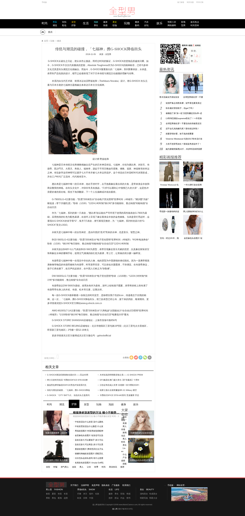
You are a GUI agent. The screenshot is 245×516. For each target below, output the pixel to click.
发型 (73, 22)
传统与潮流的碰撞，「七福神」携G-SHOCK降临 (68, 390)
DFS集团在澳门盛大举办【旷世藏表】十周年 (119, 380)
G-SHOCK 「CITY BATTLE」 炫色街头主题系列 (68, 395)
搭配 (125, 464)
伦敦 (97, 494)
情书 (128, 498)
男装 (55, 22)
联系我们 (126, 485)
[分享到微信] (145, 357)
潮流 (55, 25)
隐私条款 (106, 485)
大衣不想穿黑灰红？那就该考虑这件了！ (183, 144)
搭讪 (117, 498)
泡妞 (96, 22)
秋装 (60, 494)
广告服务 (116, 485)
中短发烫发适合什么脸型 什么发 (89, 426)
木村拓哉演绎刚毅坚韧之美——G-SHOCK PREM (121, 375)
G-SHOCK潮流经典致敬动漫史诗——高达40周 (67, 375)
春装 (48, 494)
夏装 (54, 494)
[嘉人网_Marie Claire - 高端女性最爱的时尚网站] (122, 13)
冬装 (66, 494)
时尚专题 (190, 2)
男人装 (49, 489)
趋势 (66, 498)
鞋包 (64, 25)
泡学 (111, 498)
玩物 (127, 23)
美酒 (125, 423)
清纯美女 (144, 494)
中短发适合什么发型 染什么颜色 (89, 422)
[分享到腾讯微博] (140, 357)
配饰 (60, 498)
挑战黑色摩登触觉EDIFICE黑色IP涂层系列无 (66, 385)
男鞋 (48, 498)
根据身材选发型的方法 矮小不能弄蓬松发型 (97, 412)
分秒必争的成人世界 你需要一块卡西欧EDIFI (119, 385)
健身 (105, 22)
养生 (96, 25)
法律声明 (85, 485)
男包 (54, 498)
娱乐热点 (195, 22)
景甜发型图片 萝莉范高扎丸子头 (89, 449)
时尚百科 (195, 25)
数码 (137, 25)
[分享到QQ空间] (131, 357)
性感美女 (153, 494)
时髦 (55, 467)
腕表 (137, 22)
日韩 (85, 498)
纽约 (91, 494)
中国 (91, 498)
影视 (183, 22)
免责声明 (96, 485)
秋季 (96, 467)
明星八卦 (172, 22)
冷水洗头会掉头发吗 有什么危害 (89, 458)
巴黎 (79, 494)
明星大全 (153, 498)
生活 (86, 23)
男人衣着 (124, 428)
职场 (115, 25)
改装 (74, 467)
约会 (122, 498)
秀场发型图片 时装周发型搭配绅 (89, 431)
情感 (105, 25)
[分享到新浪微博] (136, 357)
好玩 (146, 25)
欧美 (79, 498)
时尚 (45, 23)
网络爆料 (172, 25)
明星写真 (144, 498)
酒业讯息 (124, 418)
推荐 (122, 467)
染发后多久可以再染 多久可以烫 (89, 444)
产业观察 (124, 459)
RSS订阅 (199, 2)
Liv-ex (123, 449)
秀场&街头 (81, 489)
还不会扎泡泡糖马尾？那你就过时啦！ (182, 128)
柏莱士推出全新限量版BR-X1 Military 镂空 (118, 390)
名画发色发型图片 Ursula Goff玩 (89, 463)
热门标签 (180, 2)
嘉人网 (95, 505)
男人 (82, 467)
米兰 (85, 494)
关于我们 (74, 485)
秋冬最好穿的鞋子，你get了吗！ (180, 108)
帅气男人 (65, 467)
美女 (115, 22)
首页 (46, 41)
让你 (89, 467)
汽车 (146, 22)
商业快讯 (113, 467)
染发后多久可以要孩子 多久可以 (89, 440)
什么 (125, 454)
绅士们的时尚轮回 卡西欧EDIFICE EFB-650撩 (67, 380)
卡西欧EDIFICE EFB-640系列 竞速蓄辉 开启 (119, 395)
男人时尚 (124, 440)
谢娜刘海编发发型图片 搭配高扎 (89, 453)
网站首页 (181, 485)
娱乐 (159, 23)
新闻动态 (124, 434)
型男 (183, 25)
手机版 (44, 2)
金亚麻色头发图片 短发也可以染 (89, 435)
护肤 (73, 25)
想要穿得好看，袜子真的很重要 (180, 134)
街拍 (64, 22)
